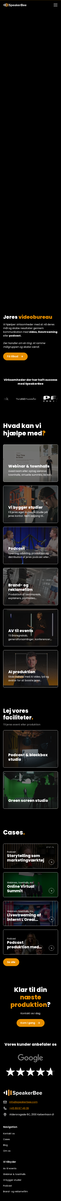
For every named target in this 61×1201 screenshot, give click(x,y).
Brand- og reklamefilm (15, 1191)
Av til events (9, 1168)
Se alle (11, 962)
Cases (6, 1139)
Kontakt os (9, 1133)
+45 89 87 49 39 (19, 1108)
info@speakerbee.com (23, 1102)
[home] (15, 5)
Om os (6, 1150)
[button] (55, 5)
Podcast (7, 1185)
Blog (5, 1145)
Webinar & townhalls (14, 1174)
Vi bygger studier (12, 1180)
